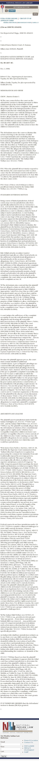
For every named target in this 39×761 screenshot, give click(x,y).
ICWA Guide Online (8, 18)
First (2, 747)
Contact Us (28, 742)
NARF (26, 752)
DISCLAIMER (29, 746)
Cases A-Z (35, 22)
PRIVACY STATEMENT (29, 749)
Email (3, 742)
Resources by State (24, 22)
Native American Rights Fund (21, 7)
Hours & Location (31, 740)
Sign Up (3, 756)
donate (12, 10)
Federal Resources (10, 22)
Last (2, 751)
